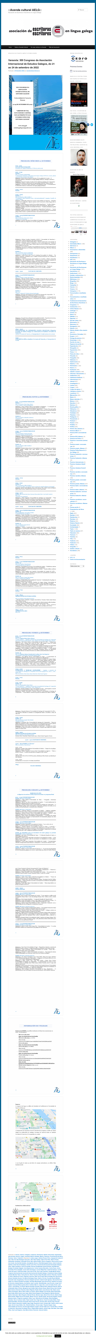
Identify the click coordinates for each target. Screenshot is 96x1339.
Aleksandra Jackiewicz (14, 1261)
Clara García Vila (31, 1271)
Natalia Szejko (42, 1296)
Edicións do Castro (18, 1276)
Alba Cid (13, 1260)
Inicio (10, 47)
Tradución (20, 1258)
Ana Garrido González (20, 1263)
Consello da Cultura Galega (54, 1273)
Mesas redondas (34, 1256)
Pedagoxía (73, 417)
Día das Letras (74, 320)
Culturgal (72, 310)
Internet (18, 1256)
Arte (71, 259)
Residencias (73, 517)
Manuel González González (33, 1286)
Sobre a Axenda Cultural (21, 47)
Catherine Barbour (52, 1270)
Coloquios (27, 1254)
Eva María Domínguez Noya (29, 1278)
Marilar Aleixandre (13, 1295)
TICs (71, 539)
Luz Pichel (22, 1286)
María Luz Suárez (31, 1291)
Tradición (73, 541)
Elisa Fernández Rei (49, 1276)
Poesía (72, 423)
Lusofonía (27, 1256)
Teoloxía (72, 535)
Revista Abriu (43, 1301)
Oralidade (73, 413)
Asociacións (73, 271)
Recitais (72, 515)
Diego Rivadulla (42, 1275)
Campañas (73, 285)
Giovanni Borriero (57, 1280)
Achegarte (73, 242)
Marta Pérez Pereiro (49, 1295)
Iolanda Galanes (19, 1283)
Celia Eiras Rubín (22, 1271)
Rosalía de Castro (39, 1303)
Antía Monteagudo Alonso (45, 1263)
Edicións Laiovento (29, 1276)
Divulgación (73, 326)
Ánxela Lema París (32, 1265)
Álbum (72, 248)
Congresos (33, 1254)
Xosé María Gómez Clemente (30, 1310)
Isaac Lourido (34, 1283)
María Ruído (11, 1293)
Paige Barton (40, 1300)
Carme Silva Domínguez (29, 1270)
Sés (24, 1305)
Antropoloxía (74, 253)
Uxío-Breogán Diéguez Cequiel (30, 1306)
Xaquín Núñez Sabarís (37, 1308)
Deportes (72, 318)
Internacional (11, 1256)
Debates (72, 316)
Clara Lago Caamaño (42, 1271)
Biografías (73, 281)
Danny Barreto (25, 1275)
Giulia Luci (11, 1281)
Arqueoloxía (73, 255)
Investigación (74, 383)
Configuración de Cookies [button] (44, 1336)
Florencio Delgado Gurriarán (32, 1280)
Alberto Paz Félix (45, 1260)
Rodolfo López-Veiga (27, 1303)
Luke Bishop (15, 1286)
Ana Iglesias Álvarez (32, 1263)
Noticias (72, 405)
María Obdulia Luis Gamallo (43, 1291)
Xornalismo (73, 550)
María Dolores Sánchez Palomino (17, 1290)
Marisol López (39, 1295)
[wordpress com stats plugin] (11, 1323)
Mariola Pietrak (31, 1295)
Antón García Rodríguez (19, 1265)
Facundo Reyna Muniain (53, 1278)
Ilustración (73, 369)
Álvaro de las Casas (57, 1261)
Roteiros (72, 521)
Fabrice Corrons (42, 1278)
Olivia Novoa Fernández (42, 1298)
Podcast (72, 421)
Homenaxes (73, 365)
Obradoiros (73, 411)
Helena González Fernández (21, 1281)
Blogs (72, 283)
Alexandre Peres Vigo (27, 1261)
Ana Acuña (11, 1263)
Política (72, 426)
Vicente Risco (54, 1306)
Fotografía (73, 358)
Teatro (15, 1258)
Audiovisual (73, 273)
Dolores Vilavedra (52, 1275)
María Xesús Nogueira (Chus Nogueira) (39, 1293)
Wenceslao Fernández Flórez (23, 1308)
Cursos (72, 312)
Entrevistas (51, 1254)
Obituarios (73, 409)
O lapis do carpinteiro (22, 1298)
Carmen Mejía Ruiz (41, 1270)
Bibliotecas (73, 279)
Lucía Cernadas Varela (51, 1285)
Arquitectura (73, 257)
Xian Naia (53, 1308)
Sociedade (73, 525)
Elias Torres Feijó (39, 1276)
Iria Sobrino (27, 1283)
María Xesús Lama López (22, 1293)
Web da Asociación (54, 47)
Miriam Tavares (34, 1296)
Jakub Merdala (42, 1283)
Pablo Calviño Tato (31, 1300)
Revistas (10, 1258)
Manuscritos (73, 395)
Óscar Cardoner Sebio (20, 1300)
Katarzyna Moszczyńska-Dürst (20, 1285)
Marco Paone (18, 1288)
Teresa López (39, 1305)
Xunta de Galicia (43, 1310)
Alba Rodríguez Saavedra (23, 1260)
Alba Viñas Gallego (35, 1260)
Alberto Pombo (55, 1260)
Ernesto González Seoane (15, 1278)
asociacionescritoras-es (33, 71)
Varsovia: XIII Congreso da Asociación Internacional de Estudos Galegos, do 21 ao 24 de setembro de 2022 (31, 63)
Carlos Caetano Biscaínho (42, 1268)
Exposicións (58, 1254)
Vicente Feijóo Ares (44, 1306)
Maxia (72, 397)
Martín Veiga (58, 1295)
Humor (72, 368)
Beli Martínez (55, 1266)
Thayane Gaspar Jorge (50, 1305)
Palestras (46, 1256)
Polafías (72, 425)
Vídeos (72, 545)
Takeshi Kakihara (30, 1305)
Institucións (73, 375)
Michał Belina (12, 1296)
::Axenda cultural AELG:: (25, 10)
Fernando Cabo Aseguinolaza (16, 1280)
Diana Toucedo (34, 1275)
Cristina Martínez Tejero (14, 1275)
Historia (72, 364)
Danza (72, 314)
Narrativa (72, 403)
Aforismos (73, 246)
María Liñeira (22, 1291)
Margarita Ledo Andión (29, 1288)
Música (42, 1256)
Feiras (72, 352)
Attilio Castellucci (16, 1266)
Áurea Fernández (26, 1266)
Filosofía (72, 356)
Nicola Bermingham (52, 1296)
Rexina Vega (51, 1301)
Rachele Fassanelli (23, 1301)
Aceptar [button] (58, 1336)
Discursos (73, 324)
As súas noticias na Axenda (38, 47)
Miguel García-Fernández (22, 1296)
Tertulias (72, 537)
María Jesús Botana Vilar (46, 1290)
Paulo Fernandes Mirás (50, 1300)
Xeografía (73, 546)
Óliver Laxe (32, 1298)
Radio (72, 513)
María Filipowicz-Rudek (32, 1290)
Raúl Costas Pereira (34, 1301)
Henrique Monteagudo (35, 1281)
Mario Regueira (23, 1295)
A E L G (72, 557)
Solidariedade (74, 527)
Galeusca (72, 360)
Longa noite (42, 1285)
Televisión (73, 533)
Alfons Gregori (37, 1261)
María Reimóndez (55, 1291)
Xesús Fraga (47, 1308)
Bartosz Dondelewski (37, 1266)
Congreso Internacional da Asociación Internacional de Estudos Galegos (27, 1273)
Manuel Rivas (44, 1286)
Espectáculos (74, 346)
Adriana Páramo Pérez (44, 1258)
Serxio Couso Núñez (17, 1305)
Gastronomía (74, 362)
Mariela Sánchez (55, 1293)
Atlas (9, 1266)
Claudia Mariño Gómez (54, 1271)
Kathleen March (34, 1285)
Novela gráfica (74, 407)
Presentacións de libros (56, 1256)
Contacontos (73, 307)
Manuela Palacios (53, 1286)
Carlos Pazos (52, 1268)
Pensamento (73, 419)
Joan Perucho (50, 1283)
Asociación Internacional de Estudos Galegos (49, 1265)
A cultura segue (33, 1258)
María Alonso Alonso (40, 1288)
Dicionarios (40, 1254)
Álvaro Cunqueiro (46, 1261)
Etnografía (73, 348)
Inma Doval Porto (46, 1281)
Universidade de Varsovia (15, 1306)
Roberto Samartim (17, 1303)
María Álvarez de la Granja (54, 1288)
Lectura (72, 385)
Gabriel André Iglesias (46, 1280)
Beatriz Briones (47, 1266)
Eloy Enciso (59, 1276)
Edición (46, 1254)
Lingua (22, 1256)
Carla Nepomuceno (29, 1268)
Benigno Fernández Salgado (15, 1268)
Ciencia (17, 1254)
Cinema (22, 1254)
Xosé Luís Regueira (17, 1310)
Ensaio (72, 336)
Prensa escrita (74, 507)
